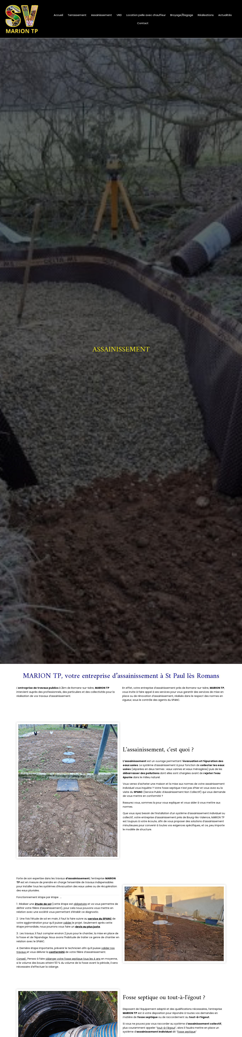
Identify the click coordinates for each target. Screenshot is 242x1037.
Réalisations (206, 15)
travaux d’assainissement (54, 696)
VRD (119, 15)
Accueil (58, 15)
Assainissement (101, 15)
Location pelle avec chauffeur (146, 15)
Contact (142, 23)
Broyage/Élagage (181, 15)
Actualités (225, 15)
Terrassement (77, 15)
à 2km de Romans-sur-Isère (56, 688)
